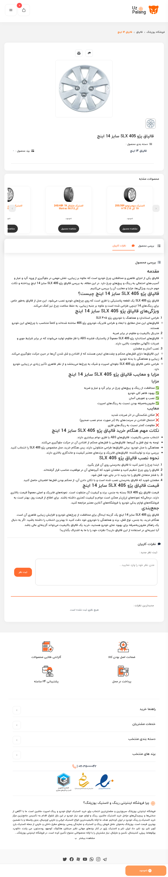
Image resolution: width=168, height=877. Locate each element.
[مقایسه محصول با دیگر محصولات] (78, 53)
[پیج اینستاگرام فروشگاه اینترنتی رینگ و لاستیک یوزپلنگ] (98, 858)
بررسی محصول (146, 246)
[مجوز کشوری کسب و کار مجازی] (63, 782)
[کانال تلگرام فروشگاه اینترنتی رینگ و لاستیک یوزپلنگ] (105, 858)
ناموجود (143, 870)
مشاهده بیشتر (86, 838)
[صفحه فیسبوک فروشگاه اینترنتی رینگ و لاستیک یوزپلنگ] (71, 858)
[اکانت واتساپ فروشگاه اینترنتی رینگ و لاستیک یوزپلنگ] (91, 858)
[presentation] (156, 208)
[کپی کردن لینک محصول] (89, 53)
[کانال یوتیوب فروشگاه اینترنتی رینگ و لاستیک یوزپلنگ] (84, 858)
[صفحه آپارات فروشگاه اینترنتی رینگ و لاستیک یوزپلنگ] (78, 858)
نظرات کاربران (119, 245)
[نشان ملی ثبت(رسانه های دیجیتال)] (84, 782)
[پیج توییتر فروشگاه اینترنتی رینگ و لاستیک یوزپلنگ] (64, 858)
